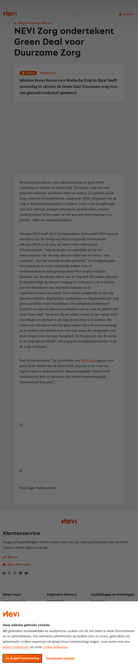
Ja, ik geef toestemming (22, 658)
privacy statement (16, 647)
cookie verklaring (55, 647)
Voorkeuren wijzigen (60, 658)
